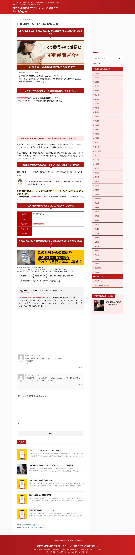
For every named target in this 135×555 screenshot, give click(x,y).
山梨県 (97, 112)
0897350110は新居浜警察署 (40, 495)
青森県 (97, 77)
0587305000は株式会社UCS (40, 480)
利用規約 (70, 540)
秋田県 (97, 82)
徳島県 (97, 225)
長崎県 (97, 250)
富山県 (97, 129)
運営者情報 (78, 540)
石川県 (97, 121)
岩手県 (97, 86)
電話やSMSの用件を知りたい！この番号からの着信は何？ (67, 545)
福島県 (97, 99)
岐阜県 (97, 125)
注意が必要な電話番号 (102, 285)
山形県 (97, 95)
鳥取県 (97, 216)
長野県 (97, 108)
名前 (19, 423)
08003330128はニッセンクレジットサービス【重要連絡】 (52, 465)
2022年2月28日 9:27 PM (32, 375)
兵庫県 (97, 194)
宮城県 (97, 90)
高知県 (97, 233)
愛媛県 (97, 238)
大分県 (97, 255)
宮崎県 (97, 263)
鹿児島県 (98, 268)
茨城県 (97, 164)
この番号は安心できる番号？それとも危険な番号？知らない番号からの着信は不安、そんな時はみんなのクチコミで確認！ (67, 549)
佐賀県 (97, 246)
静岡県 (97, 116)
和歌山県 (98, 199)
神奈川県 (98, 151)
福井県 (97, 142)
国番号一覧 (98, 281)
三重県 (97, 138)
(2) (43, 76)
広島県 (97, 212)
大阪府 (97, 190)
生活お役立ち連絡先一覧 (102, 69)
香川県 (97, 229)
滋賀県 (97, 177)
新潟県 (97, 103)
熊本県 (97, 259)
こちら (78, 79)
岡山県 (97, 203)
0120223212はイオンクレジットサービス (45, 450)
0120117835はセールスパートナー (42, 510)
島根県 (97, 207)
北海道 (97, 73)
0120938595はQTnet (30, 525)
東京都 (97, 147)
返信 (80, 367)
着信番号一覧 (99, 277)
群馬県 (97, 173)
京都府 (97, 181)
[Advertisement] (50, 119)
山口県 (97, 220)
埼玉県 (97, 160)
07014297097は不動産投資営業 (34, 528)
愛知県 (97, 134)
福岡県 (97, 242)
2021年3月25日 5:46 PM (32, 356)
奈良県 (97, 186)
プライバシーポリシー (59, 540)
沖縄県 (97, 272)
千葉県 (97, 155)
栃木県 (97, 168)
